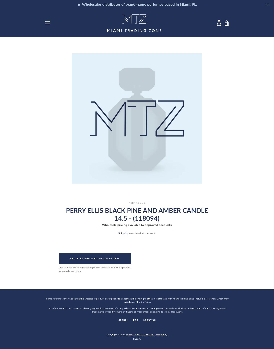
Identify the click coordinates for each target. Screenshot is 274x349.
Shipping (123, 233)
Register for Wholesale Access (95, 258)
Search (123, 320)
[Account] (219, 22)
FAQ (135, 320)
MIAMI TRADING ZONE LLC (140, 334)
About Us (149, 320)
